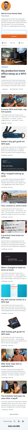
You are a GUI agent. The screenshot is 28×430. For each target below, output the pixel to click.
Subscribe (14, 36)
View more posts (14, 414)
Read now (5, 89)
